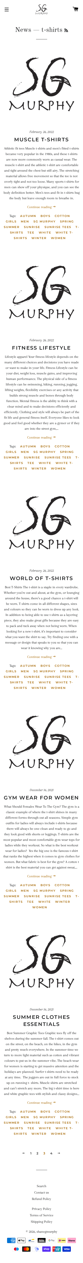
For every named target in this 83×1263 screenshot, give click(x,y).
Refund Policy (41, 1199)
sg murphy (44, 221)
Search (41, 1186)
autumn (28, 216)
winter (39, 238)
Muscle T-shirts (41, 139)
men (25, 221)
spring (67, 221)
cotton (62, 216)
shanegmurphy (47, 1232)
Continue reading (39, 207)
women (58, 238)
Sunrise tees (57, 227)
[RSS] (66, 31)
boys (46, 216)
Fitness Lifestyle (41, 348)
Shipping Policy (41, 1222)
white (45, 232)
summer (12, 227)
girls (11, 221)
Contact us (41, 1192)
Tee (31, 232)
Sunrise (32, 227)
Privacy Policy (41, 1209)
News (23, 30)
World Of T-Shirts (41, 578)
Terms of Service (41, 1215)
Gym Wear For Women (41, 798)
